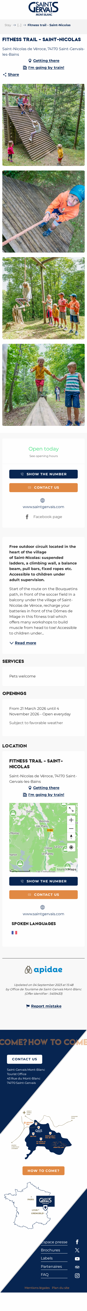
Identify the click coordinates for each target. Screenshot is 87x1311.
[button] (43, 125)
